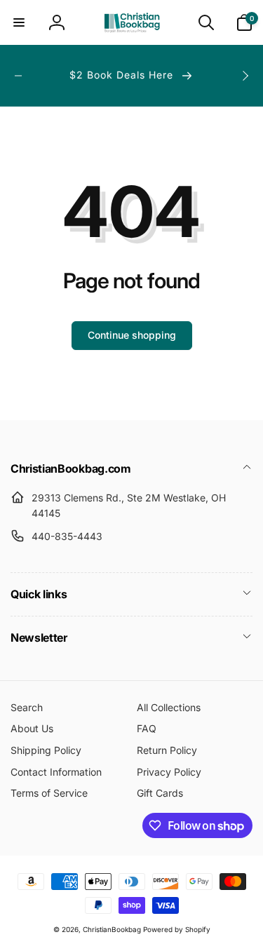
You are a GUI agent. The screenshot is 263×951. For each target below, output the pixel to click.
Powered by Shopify (176, 929)
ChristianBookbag (112, 929)
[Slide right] (244, 75)
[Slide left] (18, 75)
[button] (19, 22)
